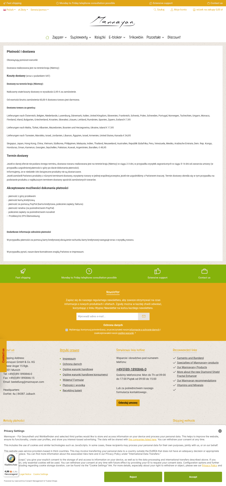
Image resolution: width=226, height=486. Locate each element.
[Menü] (17, 455)
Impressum (69, 358)
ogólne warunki (126, 333)
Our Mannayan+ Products (192, 367)
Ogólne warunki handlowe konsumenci (85, 374)
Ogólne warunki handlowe (78, 369)
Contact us (217, 3)
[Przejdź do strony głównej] (113, 21)
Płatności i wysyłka (74, 385)
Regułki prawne (69, 350)
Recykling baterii (72, 390)
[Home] (47, 37)
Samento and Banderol (190, 358)
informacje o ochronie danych (144, 329)
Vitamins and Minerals (190, 385)
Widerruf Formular (73, 379)
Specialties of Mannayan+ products (198, 362)
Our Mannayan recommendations (196, 380)
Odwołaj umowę (127, 402)
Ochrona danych (72, 364)
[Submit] (144, 316)
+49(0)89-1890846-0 (131, 369)
